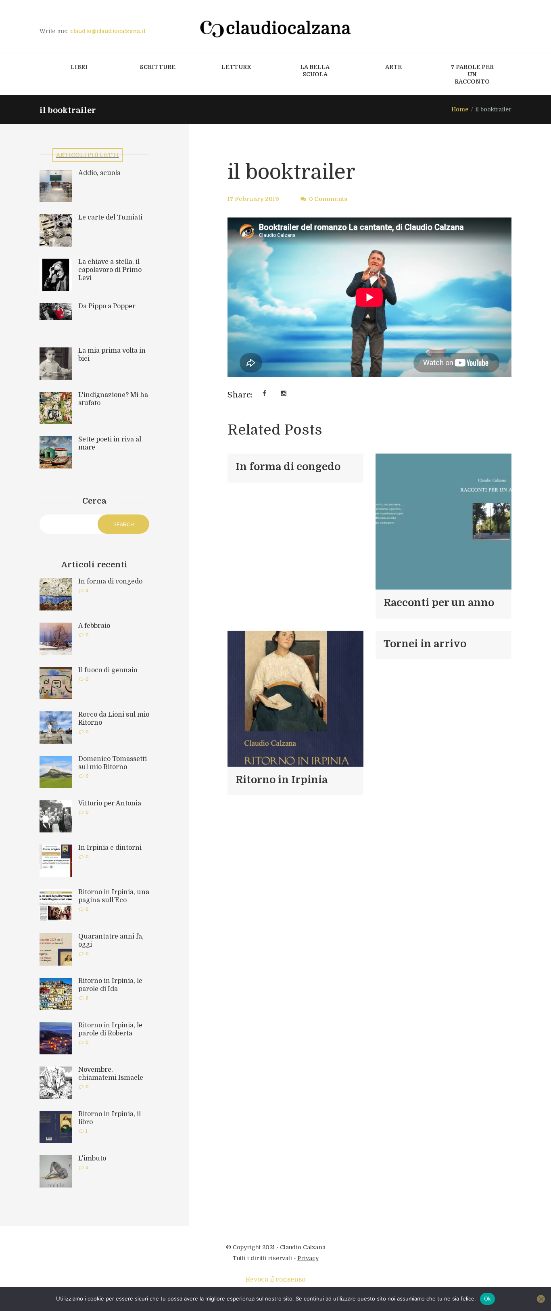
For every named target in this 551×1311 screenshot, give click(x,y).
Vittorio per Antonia (109, 803)
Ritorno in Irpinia (282, 780)
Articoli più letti (87, 155)
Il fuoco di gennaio (107, 670)
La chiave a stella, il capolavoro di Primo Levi (110, 270)
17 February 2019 (253, 199)
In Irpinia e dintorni (110, 847)
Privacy (308, 1258)
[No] (541, 1299)
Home (459, 109)
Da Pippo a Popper (107, 306)
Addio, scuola (99, 173)
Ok (487, 1298)
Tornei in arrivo (425, 644)
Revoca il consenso (275, 1279)
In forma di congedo (288, 467)
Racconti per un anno (439, 602)
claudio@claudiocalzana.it (108, 31)
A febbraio (94, 625)
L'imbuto (92, 1158)
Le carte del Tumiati (110, 217)
